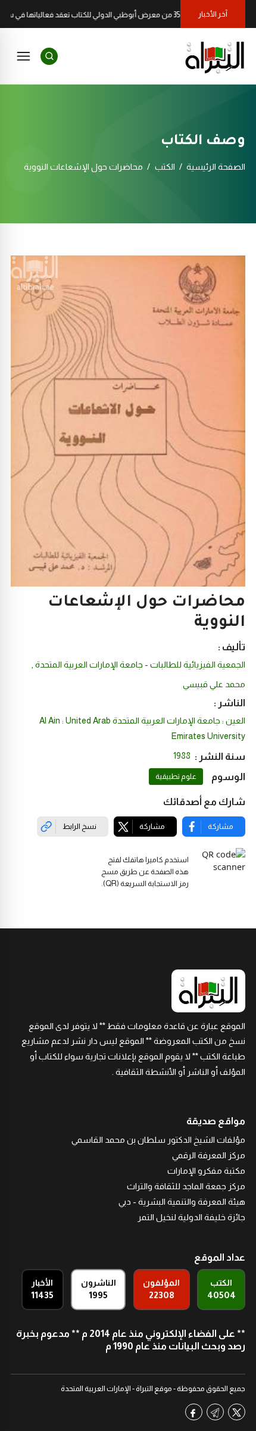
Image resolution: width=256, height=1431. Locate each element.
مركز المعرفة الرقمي (208, 1155)
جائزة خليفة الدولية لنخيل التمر (191, 1217)
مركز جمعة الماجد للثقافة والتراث (186, 1186)
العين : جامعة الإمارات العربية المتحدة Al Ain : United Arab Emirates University (142, 728)
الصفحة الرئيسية (215, 167)
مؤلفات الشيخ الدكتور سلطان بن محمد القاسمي (158, 1140)
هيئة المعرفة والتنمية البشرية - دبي (181, 1201)
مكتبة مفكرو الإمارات (206, 1171)
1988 (182, 755)
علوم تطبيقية (175, 776)
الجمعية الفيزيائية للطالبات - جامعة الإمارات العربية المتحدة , (138, 664)
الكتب (165, 167)
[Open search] (49, 56)
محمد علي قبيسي (214, 684)
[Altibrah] (215, 56)
